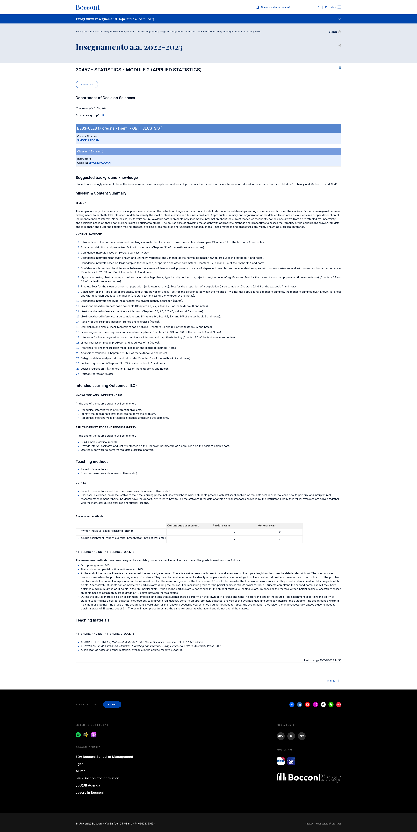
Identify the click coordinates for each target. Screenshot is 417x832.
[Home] (88, 7)
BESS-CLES (87, 84)
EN (319, 7)
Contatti (333, 32)
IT (326, 7)
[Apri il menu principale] (339, 7)
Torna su (331, 681)
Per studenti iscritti (93, 31)
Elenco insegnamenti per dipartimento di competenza (235, 31)
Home (78, 31)
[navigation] (208, 18)
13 (102, 115)
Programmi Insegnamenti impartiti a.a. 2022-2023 (183, 31)
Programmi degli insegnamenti (119, 31)
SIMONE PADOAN (88, 140)
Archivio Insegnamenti (147, 31)
